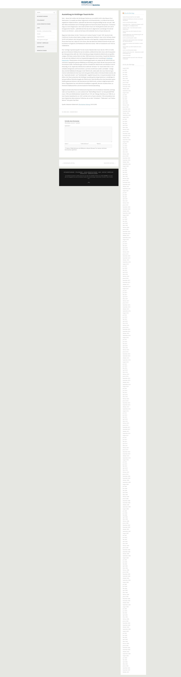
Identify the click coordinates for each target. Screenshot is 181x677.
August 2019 (126, 239)
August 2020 (126, 215)
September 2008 (127, 506)
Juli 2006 (125, 560)
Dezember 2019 (126, 231)
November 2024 (126, 111)
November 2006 (126, 551)
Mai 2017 (125, 294)
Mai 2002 (125, 659)
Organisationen (40, 36)
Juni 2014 (125, 366)
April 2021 (125, 198)
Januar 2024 (125, 131)
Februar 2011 (126, 447)
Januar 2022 (125, 180)
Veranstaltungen (42, 50)
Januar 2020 (125, 229)
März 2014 (125, 372)
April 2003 (125, 639)
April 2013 (125, 394)
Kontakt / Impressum (42, 43)
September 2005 (127, 580)
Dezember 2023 (126, 133)
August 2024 (126, 117)
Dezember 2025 (126, 84)
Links (38, 27)
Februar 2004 (126, 619)
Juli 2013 (125, 388)
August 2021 (126, 190)
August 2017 (126, 288)
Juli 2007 (125, 535)
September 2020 (127, 213)
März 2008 (125, 519)
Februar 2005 (126, 594)
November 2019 (126, 233)
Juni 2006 (125, 562)
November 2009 (126, 478)
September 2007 (127, 531)
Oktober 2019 (126, 235)
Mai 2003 (125, 637)
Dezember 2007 (126, 525)
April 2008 (125, 517)
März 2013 (125, 396)
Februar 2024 (126, 129)
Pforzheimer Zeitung (84, 104)
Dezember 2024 (126, 109)
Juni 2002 (125, 657)
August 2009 (126, 484)
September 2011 (127, 433)
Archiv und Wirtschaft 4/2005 (130, 50)
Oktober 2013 (126, 382)
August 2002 (126, 655)
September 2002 (127, 653)
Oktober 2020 (126, 211)
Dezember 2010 (126, 451)
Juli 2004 (125, 608)
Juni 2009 (125, 488)
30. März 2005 (65, 112)
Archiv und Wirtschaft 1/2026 (130, 38)
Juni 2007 (125, 537)
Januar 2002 (125, 666)
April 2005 (125, 590)
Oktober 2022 (126, 162)
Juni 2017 (125, 292)
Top (89, 182)
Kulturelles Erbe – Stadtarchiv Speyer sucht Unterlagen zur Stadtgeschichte (133, 25)
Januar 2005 (125, 596)
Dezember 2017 (126, 280)
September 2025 (127, 90)
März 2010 (125, 470)
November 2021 (126, 184)
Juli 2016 (125, 315)
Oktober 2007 (126, 529)
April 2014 (125, 370)
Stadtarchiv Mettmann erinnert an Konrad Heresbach (133, 19)
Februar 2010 (126, 472)
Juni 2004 (125, 610)
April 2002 (125, 662)
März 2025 (125, 103)
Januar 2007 (125, 547)
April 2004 (125, 615)
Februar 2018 (126, 276)
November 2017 (126, 282)
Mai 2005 (125, 588)
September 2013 (127, 384)
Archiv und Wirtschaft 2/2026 (130, 22)
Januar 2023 (125, 156)
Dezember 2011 (126, 427)
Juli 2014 (125, 364)
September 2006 (127, 555)
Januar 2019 (125, 254)
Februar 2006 (126, 570)
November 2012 (126, 404)
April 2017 (125, 296)
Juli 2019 (125, 241)
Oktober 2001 (126, 672)
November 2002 (126, 649)
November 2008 (126, 502)
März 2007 (125, 543)
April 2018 (125, 272)
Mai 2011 (125, 441)
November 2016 (126, 307)
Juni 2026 (125, 72)
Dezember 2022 (126, 158)
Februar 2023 (126, 154)
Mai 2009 (125, 490)
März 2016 (125, 323)
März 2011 (125, 445)
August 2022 (126, 166)
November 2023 (126, 135)
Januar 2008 (125, 523)
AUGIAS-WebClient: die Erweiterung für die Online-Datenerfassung (133, 35)
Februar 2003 (126, 643)
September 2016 (127, 311)
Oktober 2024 (126, 113)
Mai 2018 (125, 270)
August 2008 (126, 509)
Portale (38, 34)
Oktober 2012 (126, 407)
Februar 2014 (126, 374)
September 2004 (127, 604)
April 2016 (125, 321)
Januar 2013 (125, 400)
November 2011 (126, 429)
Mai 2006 (125, 564)
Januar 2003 (125, 645)
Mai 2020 (125, 221)
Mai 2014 (125, 368)
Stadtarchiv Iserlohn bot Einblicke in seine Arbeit (133, 44)
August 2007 (126, 533)
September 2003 (127, 629)
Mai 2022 (125, 172)
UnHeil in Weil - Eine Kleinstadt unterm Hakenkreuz (132, 28)
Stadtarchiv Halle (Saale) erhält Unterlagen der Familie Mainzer (133, 40)
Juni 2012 (125, 415)
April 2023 (125, 150)
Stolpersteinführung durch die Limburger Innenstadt (132, 58)
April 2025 (125, 101)
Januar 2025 (125, 107)
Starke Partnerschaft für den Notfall (131, 17)
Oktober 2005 (126, 578)
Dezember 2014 (126, 353)
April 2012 (125, 419)
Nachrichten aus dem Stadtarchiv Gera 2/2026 (132, 31)
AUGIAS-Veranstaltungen (43, 24)
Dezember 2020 (126, 207)
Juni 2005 (125, 586)
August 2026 (126, 68)
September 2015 (127, 335)
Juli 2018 (125, 266)
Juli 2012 (125, 413)
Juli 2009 (125, 486)
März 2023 (125, 152)
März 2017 (125, 298)
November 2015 (126, 331)
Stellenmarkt (40, 20)
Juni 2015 (125, 341)
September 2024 (127, 115)
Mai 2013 (125, 392)
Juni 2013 (125, 390)
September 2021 (127, 188)
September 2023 (127, 139)
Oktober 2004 (126, 602)
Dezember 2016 (126, 305)
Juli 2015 (125, 339)
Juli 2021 (125, 192)
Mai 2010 (125, 466)
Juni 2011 (125, 439)
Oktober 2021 (126, 186)
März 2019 (125, 249)
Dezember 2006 (126, 549)
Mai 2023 (125, 147)
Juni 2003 (125, 635)
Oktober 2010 (126, 456)
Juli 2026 (125, 70)
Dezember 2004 (126, 598)
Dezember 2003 (126, 623)
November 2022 (126, 160)
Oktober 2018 (126, 260)
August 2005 (126, 582)
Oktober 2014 (126, 358)
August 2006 (126, 557)
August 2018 (126, 264)
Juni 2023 (125, 145)
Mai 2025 (125, 99)
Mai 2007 (125, 539)
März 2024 (125, 127)
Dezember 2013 (126, 378)
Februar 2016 (126, 325)
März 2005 (125, 592)
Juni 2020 (125, 219)
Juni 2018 (125, 268)
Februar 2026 (126, 80)
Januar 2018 (125, 278)
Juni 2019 (125, 243)
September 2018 (127, 262)
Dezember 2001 (126, 668)
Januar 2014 (125, 376)
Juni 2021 (125, 194)
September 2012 (127, 409)
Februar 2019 (126, 252)
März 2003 (125, 641)
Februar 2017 (126, 300)
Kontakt (106, 175)
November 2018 (126, 258)
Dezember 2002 (126, 647)
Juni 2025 (125, 97)
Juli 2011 (125, 437)
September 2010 (127, 458)
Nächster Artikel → (110, 163)
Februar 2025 (126, 105)
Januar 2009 (125, 498)
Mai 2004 (125, 613)
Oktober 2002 (126, 651)
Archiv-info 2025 (126, 55)
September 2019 (127, 237)
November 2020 (126, 209)
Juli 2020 (125, 217)
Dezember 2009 (126, 476)
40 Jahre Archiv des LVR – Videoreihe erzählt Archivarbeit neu (133, 52)
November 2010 (126, 453)
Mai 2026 (125, 74)
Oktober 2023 (126, 137)
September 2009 (127, 482)
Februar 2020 (126, 227)
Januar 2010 (125, 474)
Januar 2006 (125, 572)
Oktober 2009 (126, 480)
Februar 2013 (126, 398)
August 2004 (126, 606)
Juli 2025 (125, 94)
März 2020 (125, 225)
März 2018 (125, 274)
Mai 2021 (125, 196)
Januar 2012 (125, 425)
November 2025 (126, 86)
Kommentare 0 (74, 112)
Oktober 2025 (126, 88)
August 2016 (126, 313)
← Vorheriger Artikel (68, 163)
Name (66, 143)
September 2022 (127, 164)
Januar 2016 (125, 327)
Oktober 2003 (126, 627)
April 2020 (125, 223)
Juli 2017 (125, 290)
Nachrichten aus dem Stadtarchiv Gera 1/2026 (132, 47)
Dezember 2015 (126, 329)
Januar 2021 (125, 205)
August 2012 (126, 411)
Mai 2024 (125, 123)
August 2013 (126, 386)
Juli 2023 (125, 143)
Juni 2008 (125, 513)
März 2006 (125, 568)
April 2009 (125, 492)
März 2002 (125, 664)
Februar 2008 (126, 521)
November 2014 (126, 356)
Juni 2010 (125, 464)
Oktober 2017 (126, 284)
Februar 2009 (126, 496)
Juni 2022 (125, 170)
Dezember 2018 (126, 256)
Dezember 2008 (126, 500)
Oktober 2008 (126, 504)
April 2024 (125, 125)
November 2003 (126, 625)
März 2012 (125, 421)
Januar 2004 (125, 621)
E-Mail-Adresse (85, 143)
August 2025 (126, 92)
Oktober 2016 (126, 309)
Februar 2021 (126, 203)
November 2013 (126, 380)
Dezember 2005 (126, 574)
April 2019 (125, 247)
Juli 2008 (125, 511)
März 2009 (125, 494)
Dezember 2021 (126, 182)
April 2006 (125, 566)
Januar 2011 (125, 449)
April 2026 (125, 76)
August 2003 (126, 631)
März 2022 (125, 176)
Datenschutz (40, 46)
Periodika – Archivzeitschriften (44, 31)
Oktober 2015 (126, 333)
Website (99, 143)
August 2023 (126, 141)
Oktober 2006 (126, 553)
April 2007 (125, 541)
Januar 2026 (125, 82)
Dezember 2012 (126, 402)
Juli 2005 (125, 584)
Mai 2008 (125, 515)
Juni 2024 (125, 121)
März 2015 (125, 347)
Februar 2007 (126, 545)
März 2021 (125, 200)
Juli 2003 (125, 633)
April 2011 (125, 443)
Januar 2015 (125, 351)
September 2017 (127, 286)
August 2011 (126, 435)
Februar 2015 (126, 349)
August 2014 (126, 362)
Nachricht (67, 125)
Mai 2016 (125, 319)
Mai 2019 (125, 245)
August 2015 (126, 337)
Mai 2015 (125, 343)
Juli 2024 (125, 119)
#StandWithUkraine (42, 16)
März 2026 (125, 78)
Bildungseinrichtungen (42, 39)
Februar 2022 (126, 178)
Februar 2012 (126, 423)
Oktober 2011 (126, 431)
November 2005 (126, 576)
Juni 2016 (125, 317)
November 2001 (126, 670)
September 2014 (127, 360)
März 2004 (125, 617)
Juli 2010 (125, 462)
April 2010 (125, 468)
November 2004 (126, 600)
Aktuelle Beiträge (129, 13)
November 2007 (126, 527)
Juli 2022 (125, 168)
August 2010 (126, 460)
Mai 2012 (125, 417)
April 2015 (125, 345)
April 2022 (125, 174)
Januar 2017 (125, 303)
